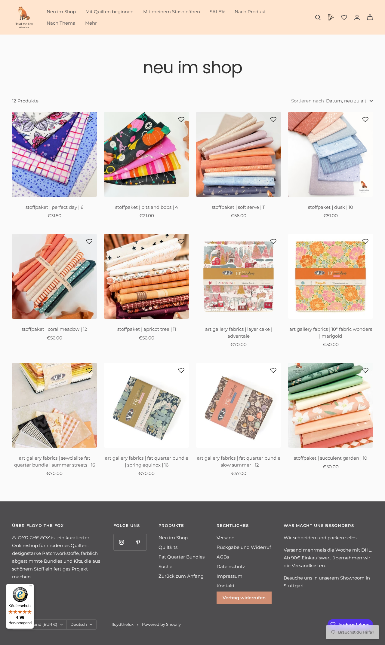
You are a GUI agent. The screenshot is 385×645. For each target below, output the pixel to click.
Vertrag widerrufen (244, 598)
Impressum (229, 576)
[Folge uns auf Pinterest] (138, 542)
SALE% (217, 11)
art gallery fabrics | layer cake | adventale (238, 332)
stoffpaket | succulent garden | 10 (330, 458)
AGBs (223, 557)
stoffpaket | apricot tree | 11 (146, 329)
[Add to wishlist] (89, 120)
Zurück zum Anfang (181, 576)
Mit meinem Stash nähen (171, 11)
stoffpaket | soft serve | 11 (239, 207)
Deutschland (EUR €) (36, 624)
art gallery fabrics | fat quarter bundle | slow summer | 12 (238, 461)
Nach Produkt (250, 11)
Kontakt (226, 586)
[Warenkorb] (370, 17)
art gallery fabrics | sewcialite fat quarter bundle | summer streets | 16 (54, 461)
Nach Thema (61, 23)
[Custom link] (331, 17)
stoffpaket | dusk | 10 (330, 207)
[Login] (357, 17)
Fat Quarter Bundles (182, 557)
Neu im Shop (61, 11)
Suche (165, 566)
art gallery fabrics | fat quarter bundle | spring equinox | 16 (146, 461)
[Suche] (318, 17)
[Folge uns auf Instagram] (121, 542)
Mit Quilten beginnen (109, 11)
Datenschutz (231, 566)
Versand (226, 537)
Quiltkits (168, 547)
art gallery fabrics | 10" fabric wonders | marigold (330, 332)
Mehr (91, 23)
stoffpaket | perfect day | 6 (54, 207)
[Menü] (30, 587)
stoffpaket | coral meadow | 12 (54, 329)
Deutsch (78, 624)
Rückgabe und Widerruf (244, 547)
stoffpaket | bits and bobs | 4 (146, 207)
